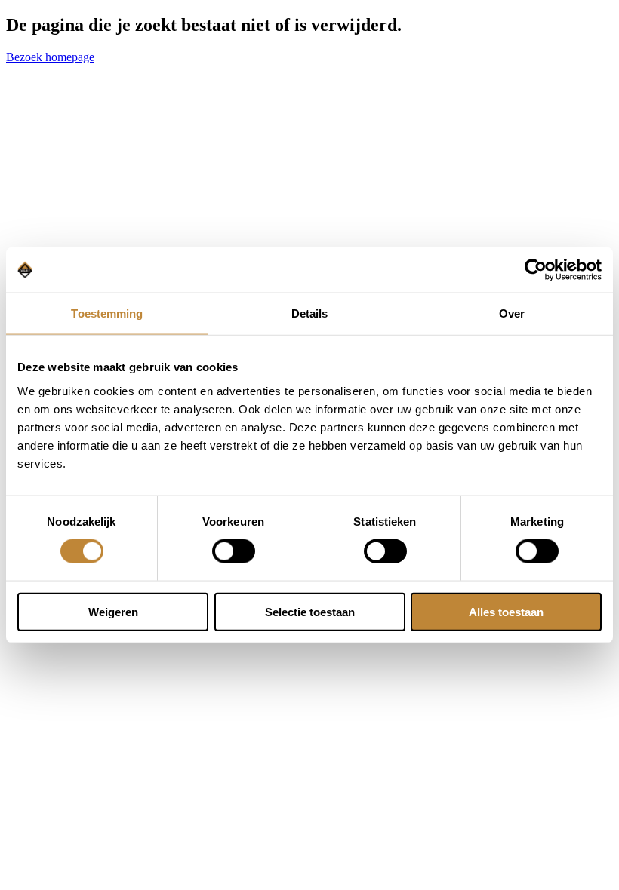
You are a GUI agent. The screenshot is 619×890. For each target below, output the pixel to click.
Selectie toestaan (310, 611)
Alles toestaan (506, 611)
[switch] (233, 551)
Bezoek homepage (50, 57)
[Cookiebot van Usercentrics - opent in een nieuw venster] (536, 270)
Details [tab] (309, 313)
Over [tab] (512, 313)
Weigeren (113, 611)
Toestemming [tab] (107, 313)
